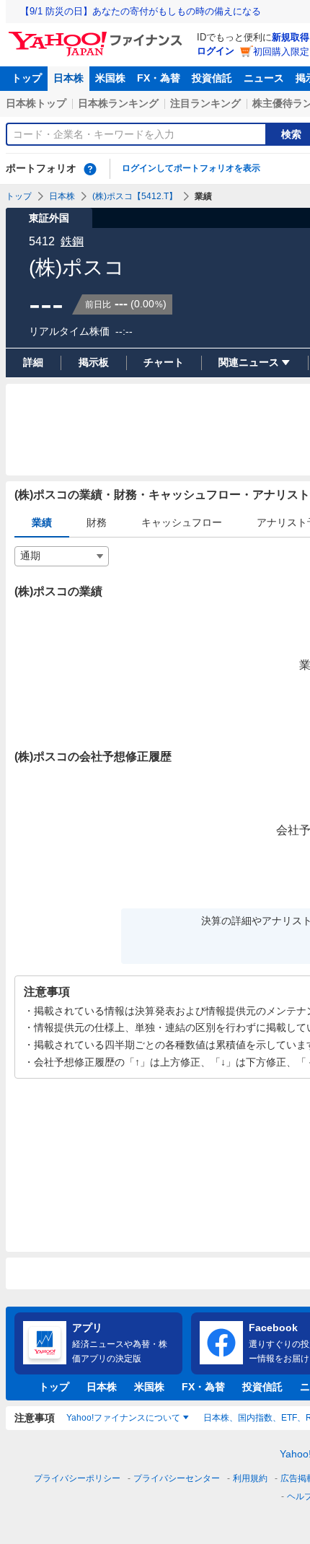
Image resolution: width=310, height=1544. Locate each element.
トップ (27, 78)
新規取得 (290, 37)
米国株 (110, 78)
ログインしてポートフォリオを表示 (191, 168)
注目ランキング (205, 103)
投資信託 (212, 78)
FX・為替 (158, 78)
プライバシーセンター (176, 1478)
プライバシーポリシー (77, 1478)
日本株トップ (36, 103)
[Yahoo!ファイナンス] (98, 35)
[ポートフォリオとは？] (90, 169)
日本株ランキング (118, 103)
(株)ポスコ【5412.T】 (134, 196)
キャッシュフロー (181, 522)
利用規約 (250, 1478)
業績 (42, 522)
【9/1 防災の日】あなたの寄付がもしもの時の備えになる (140, 11)
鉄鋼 (72, 241)
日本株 (68, 78)
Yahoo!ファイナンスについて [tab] (123, 1418)
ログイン (215, 50)
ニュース (264, 78)
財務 (97, 522)
